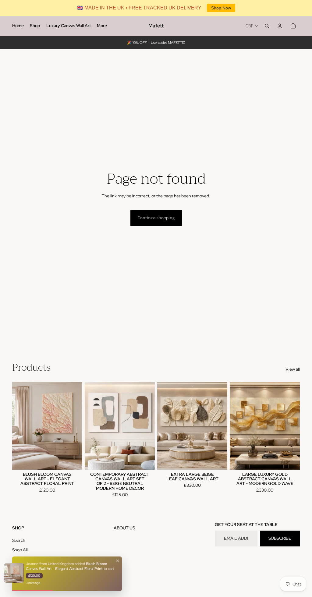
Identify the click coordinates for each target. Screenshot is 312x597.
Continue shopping (156, 217)
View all (292, 369)
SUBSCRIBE (279, 538)
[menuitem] (18, 26)
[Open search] (267, 26)
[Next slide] (77, 426)
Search (18, 540)
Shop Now (221, 7)
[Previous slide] (17, 426)
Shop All (20, 550)
